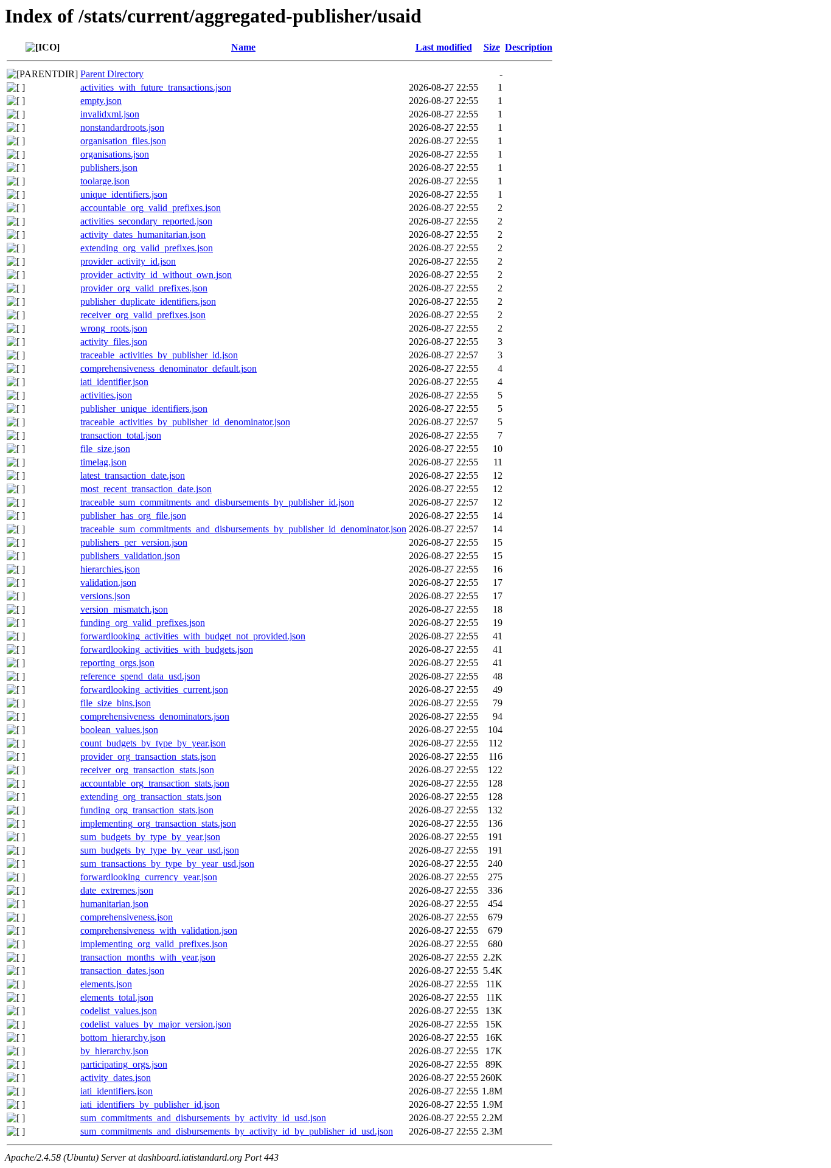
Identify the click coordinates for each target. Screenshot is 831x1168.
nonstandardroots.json (122, 127)
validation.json (108, 582)
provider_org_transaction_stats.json (148, 756)
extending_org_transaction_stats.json (150, 796)
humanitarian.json (114, 904)
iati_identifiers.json (116, 1091)
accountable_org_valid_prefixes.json (150, 208)
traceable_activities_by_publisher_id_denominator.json (185, 422)
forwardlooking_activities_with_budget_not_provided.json (192, 636)
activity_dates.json (115, 1077)
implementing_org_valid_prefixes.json (154, 944)
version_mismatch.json (124, 609)
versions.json (105, 596)
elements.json (106, 984)
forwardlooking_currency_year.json (148, 877)
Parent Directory (112, 74)
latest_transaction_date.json (132, 475)
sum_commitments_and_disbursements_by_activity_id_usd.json (203, 1118)
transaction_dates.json (122, 970)
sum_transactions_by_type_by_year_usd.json (167, 863)
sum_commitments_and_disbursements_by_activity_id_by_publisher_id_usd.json (236, 1131)
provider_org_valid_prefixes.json (143, 288)
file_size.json (105, 448)
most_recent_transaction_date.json (146, 489)
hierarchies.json (110, 569)
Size (492, 47)
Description (528, 47)
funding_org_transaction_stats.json (147, 810)
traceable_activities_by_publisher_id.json (159, 355)
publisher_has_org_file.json (133, 515)
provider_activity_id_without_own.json (156, 274)
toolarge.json (105, 181)
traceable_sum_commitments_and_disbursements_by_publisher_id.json (217, 502)
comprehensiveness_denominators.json (154, 716)
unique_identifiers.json (123, 194)
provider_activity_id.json (128, 261)
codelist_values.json (118, 1011)
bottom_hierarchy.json (122, 1037)
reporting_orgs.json (117, 663)
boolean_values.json (119, 730)
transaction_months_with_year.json (147, 957)
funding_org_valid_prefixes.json (142, 622)
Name (243, 47)
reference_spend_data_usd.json (140, 676)
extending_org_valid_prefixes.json (146, 248)
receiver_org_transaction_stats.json (147, 770)
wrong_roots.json (113, 328)
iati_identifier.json (114, 382)
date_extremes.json (116, 890)
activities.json (106, 395)
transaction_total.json (120, 435)
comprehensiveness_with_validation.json (158, 930)
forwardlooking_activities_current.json (154, 689)
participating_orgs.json (123, 1064)
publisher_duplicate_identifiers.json (148, 301)
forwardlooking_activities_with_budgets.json (166, 649)
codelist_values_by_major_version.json (155, 1024)
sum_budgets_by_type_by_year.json (150, 837)
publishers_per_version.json (133, 542)
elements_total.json (116, 997)
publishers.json (108, 167)
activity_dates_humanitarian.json (143, 234)
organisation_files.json (123, 141)
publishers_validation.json (130, 556)
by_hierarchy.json (114, 1051)
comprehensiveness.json (126, 917)
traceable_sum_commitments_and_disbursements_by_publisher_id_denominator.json (243, 529)
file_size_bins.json (115, 703)
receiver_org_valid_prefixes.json (143, 315)
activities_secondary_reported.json (146, 221)
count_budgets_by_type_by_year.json (153, 743)
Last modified (443, 47)
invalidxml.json (109, 114)
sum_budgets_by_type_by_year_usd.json (159, 850)
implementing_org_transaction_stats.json (158, 823)
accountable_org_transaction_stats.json (154, 783)
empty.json (101, 101)
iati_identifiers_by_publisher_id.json (150, 1104)
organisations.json (114, 154)
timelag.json (103, 462)
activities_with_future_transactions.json (155, 87)
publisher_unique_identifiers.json (143, 408)
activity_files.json (113, 341)
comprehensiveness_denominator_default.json (168, 368)
